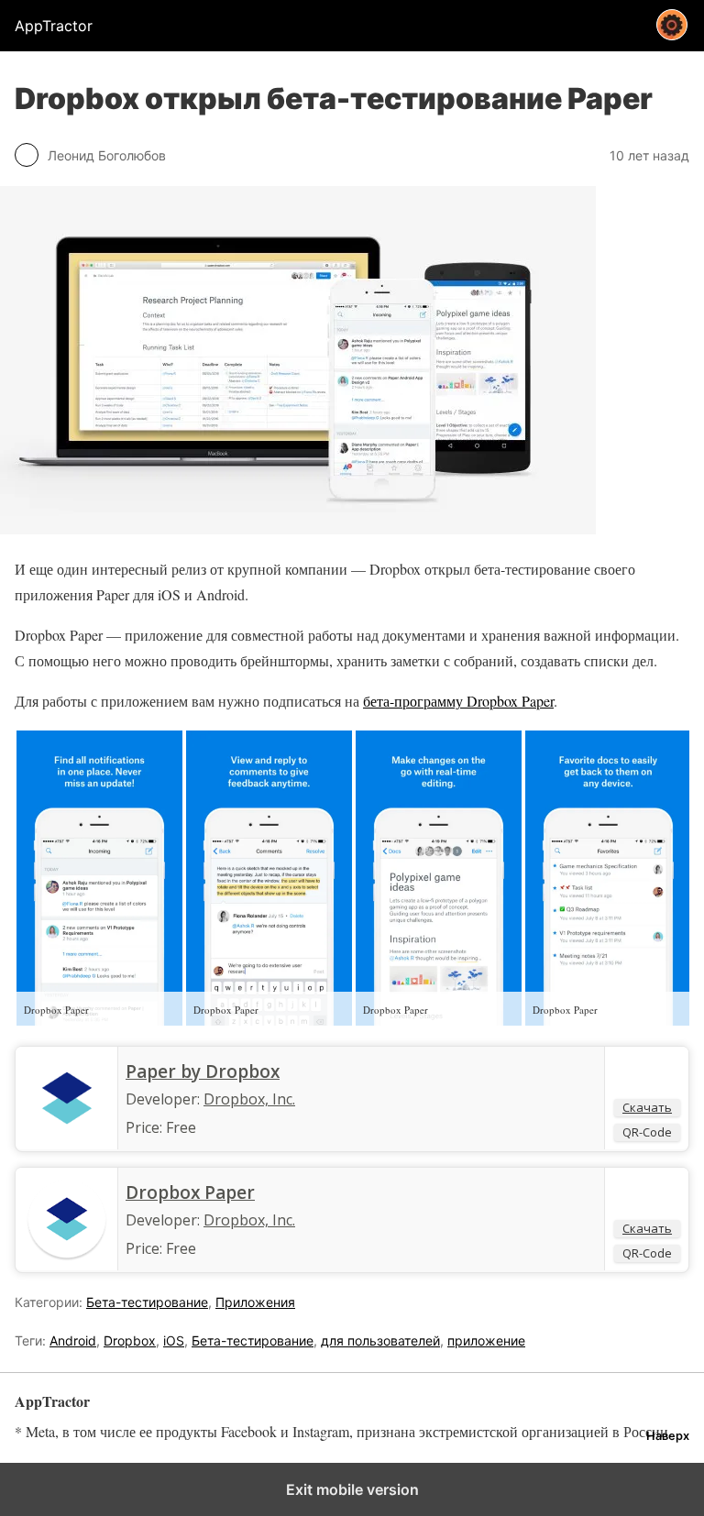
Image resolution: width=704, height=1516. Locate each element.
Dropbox (130, 1340)
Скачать (647, 1107)
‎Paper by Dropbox (203, 1071)
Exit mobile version (352, 1489)
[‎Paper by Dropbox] (67, 1135)
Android (73, 1340)
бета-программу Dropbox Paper (458, 700)
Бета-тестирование (147, 1302)
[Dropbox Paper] (67, 1256)
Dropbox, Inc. (249, 1099)
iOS (173, 1340)
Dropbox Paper (190, 1192)
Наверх (667, 1436)
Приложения (255, 1302)
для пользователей (380, 1340)
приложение (486, 1340)
